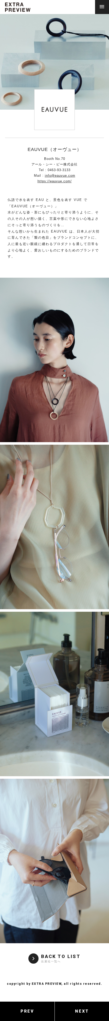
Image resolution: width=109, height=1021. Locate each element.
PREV (27, 1011)
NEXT (82, 1011)
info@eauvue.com (60, 175)
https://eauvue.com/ (55, 181)
